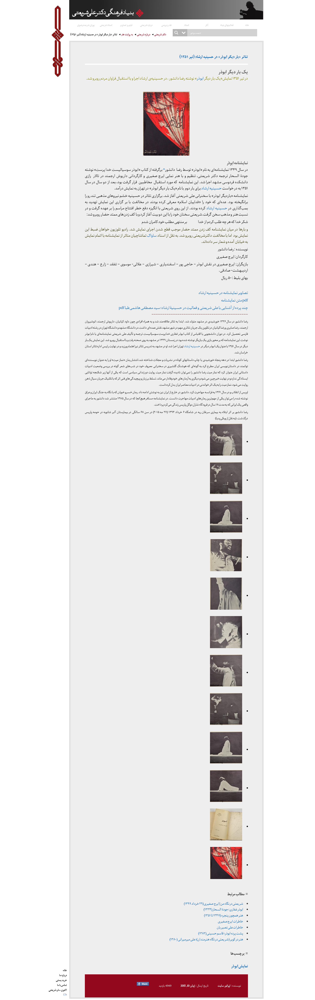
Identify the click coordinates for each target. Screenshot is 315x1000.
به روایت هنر (127, 35)
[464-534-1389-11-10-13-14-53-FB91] (226, 480)
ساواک (152, 236)
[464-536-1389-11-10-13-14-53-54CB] (226, 634)
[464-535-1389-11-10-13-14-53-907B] (226, 442)
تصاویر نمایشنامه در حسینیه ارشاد (223, 293)
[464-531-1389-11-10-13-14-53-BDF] (226, 826)
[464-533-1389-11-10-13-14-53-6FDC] (226, 519)
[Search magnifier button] (176, 32)
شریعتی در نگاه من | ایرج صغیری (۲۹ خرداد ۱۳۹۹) (213, 904)
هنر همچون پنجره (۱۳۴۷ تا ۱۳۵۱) (223, 915)
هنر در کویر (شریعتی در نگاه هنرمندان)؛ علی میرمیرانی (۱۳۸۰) (206, 939)
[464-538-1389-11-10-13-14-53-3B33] (226, 557)
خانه (247, 25)
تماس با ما (62, 984)
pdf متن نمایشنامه (234, 300)
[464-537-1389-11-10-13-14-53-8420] (226, 596)
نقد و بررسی (166, 25)
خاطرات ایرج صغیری (230, 921)
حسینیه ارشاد (211, 188)
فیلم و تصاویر (126, 25)
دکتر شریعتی (160, 35)
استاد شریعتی (106, 25)
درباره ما (63, 974)
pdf (121, 308)
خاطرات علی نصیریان (230, 927)
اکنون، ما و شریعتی (58, 989)
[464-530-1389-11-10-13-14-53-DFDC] (226, 865)
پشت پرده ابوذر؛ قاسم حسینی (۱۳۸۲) (220, 933)
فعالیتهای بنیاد (227, 25)
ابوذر (200, 78)
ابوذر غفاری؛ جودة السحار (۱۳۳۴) (223, 909)
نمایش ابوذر (239, 967)
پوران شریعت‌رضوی (86, 25)
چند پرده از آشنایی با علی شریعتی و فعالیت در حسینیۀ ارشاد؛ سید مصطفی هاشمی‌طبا (186, 308)
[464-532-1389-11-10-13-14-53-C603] (226, 788)
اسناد (186, 25)
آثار (206, 25)
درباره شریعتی (146, 25)
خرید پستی (61, 979)
